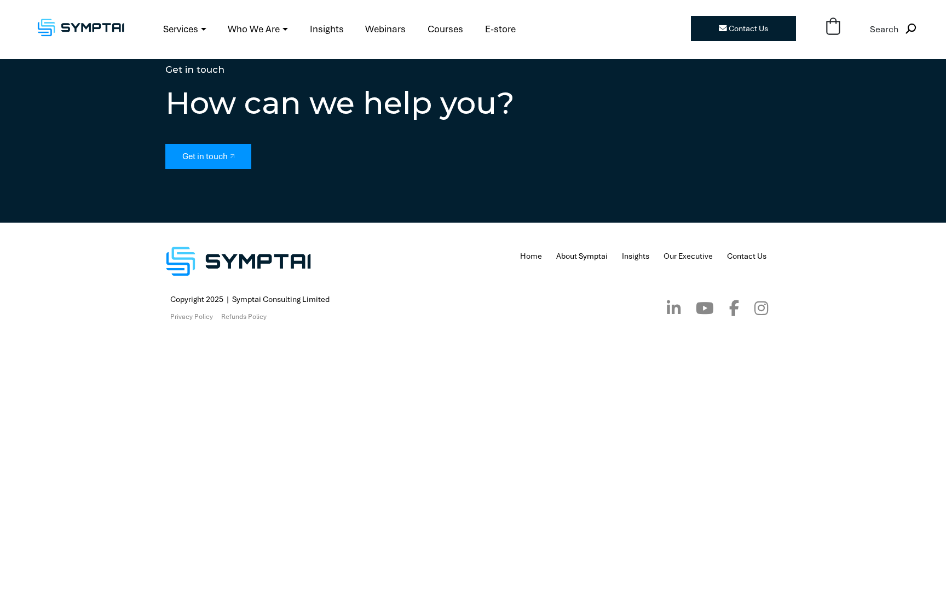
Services (180, 29)
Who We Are (254, 29)
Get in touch (205, 156)
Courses (445, 29)
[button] (833, 27)
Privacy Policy (191, 316)
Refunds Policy (244, 316)
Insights (327, 29)
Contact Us (747, 28)
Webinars (385, 29)
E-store (500, 29)
